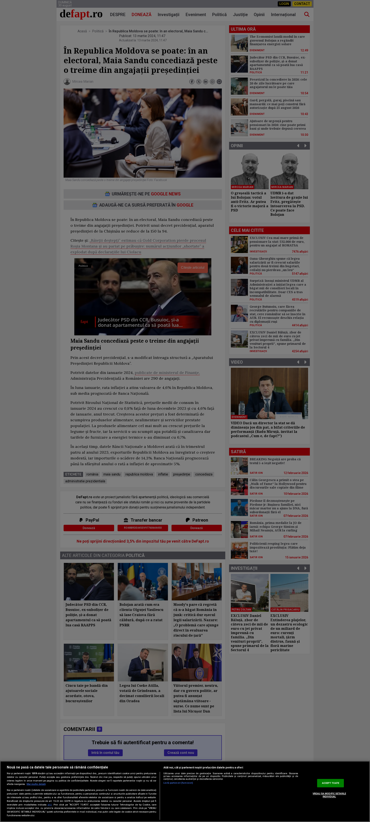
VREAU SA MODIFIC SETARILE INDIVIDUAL (329, 795)
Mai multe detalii (36, 784)
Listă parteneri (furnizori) (178, 783)
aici (50, 804)
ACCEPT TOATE (330, 783)
